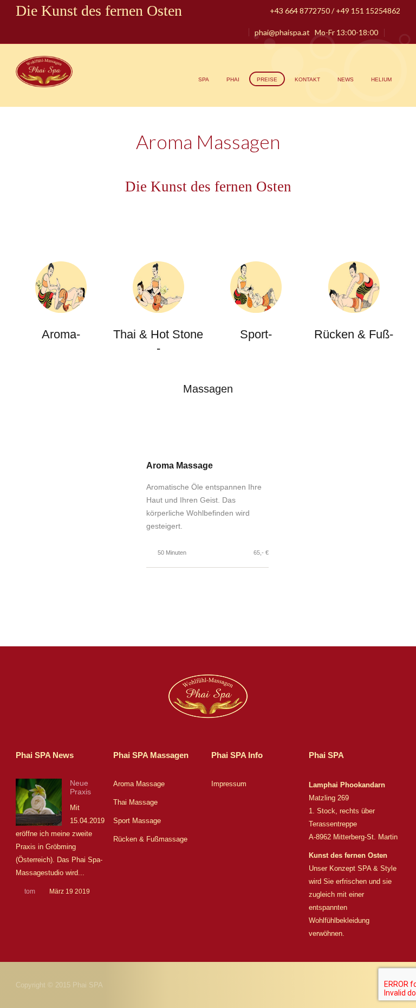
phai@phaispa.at (282, 32)
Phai (232, 79)
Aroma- (61, 334)
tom (29, 891)
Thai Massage (135, 802)
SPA (203, 79)
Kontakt (307, 79)
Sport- (256, 334)
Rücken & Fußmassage (150, 839)
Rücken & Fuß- (353, 334)
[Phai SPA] (45, 72)
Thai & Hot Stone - (158, 341)
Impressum (228, 784)
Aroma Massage (139, 784)
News (345, 79)
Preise (267, 79)
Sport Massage (137, 821)
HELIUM (381, 79)
